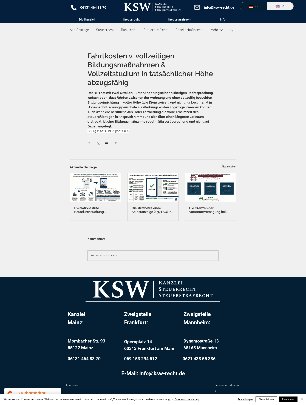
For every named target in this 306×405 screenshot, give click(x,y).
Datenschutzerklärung (186, 399)
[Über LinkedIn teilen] (106, 143)
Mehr (214, 30)
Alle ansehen (229, 166)
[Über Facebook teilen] (89, 143)
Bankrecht (128, 30)
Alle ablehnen (266, 399)
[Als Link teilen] (115, 143)
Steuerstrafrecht (155, 30)
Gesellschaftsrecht (189, 30)
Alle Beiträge (79, 30)
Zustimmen (288, 399)
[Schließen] (302, 399)
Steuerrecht (105, 30)
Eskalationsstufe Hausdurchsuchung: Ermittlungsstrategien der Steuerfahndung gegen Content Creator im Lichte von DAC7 (94, 210)
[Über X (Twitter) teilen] (98, 143)
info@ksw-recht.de (219, 7)
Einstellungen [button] (245, 399)
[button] (222, 19)
